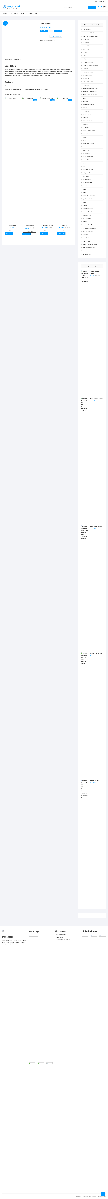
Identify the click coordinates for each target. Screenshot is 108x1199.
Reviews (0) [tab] (17, 59)
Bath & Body (86, 49)
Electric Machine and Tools (90, 88)
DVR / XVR (86, 85)
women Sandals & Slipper (90, 244)
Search (92, 7)
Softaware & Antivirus (89, 195)
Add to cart (58, 31)
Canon (84, 56)
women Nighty (87, 241)
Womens (85, 251)
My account (33, 13)
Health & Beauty (87, 114)
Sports (84, 202)
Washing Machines (88, 231)
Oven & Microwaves (88, 147)
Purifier (85, 163)
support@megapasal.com (63, 939)
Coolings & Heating (88, 72)
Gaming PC (86, 111)
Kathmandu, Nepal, (61, 934)
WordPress (103, 1196)
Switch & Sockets (87, 212)
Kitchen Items (86, 134)
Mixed (48, 40)
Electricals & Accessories (90, 91)
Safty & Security (87, 182)
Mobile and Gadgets (88, 143)
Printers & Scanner (88, 160)
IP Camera (86, 127)
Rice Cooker (86, 176)
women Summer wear (89, 247)
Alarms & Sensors (88, 46)
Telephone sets (87, 215)
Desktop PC (86, 78)
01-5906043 (59, 937)
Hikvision (85, 117)
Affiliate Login (102, 1)
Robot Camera (87, 179)
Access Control (87, 29)
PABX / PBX (86, 150)
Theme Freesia (92, 1196)
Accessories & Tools (88, 33)
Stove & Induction (88, 208)
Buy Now (43, 31)
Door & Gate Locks (88, 82)
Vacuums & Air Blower (89, 225)
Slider (84, 192)
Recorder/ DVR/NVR (88, 169)
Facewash (85, 101)
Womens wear (87, 254)
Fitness (85, 108)
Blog (96, 1)
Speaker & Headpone (88, 199)
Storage (85, 205)
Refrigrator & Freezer (88, 173)
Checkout (23, 13)
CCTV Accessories (88, 62)
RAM (84, 166)
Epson (84, 98)
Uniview (85, 221)
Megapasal (13, 6)
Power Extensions (88, 156)
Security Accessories (88, 186)
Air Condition (86, 39)
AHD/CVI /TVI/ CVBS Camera (91, 36)
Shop (10, 13)
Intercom (85, 124)
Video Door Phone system (90, 228)
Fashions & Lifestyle (88, 104)
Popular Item (86, 153)
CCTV (84, 59)
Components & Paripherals (90, 65)
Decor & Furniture (87, 75)
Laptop (85, 137)
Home (5, 13)
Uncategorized (87, 218)
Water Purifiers (87, 238)
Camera (85, 52)
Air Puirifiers (86, 43)
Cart (16, 13)
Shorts (84, 189)
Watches (52, 40)
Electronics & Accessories (90, 95)
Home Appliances (87, 121)
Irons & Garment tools (89, 130)
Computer (85, 69)
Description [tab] (8, 59)
